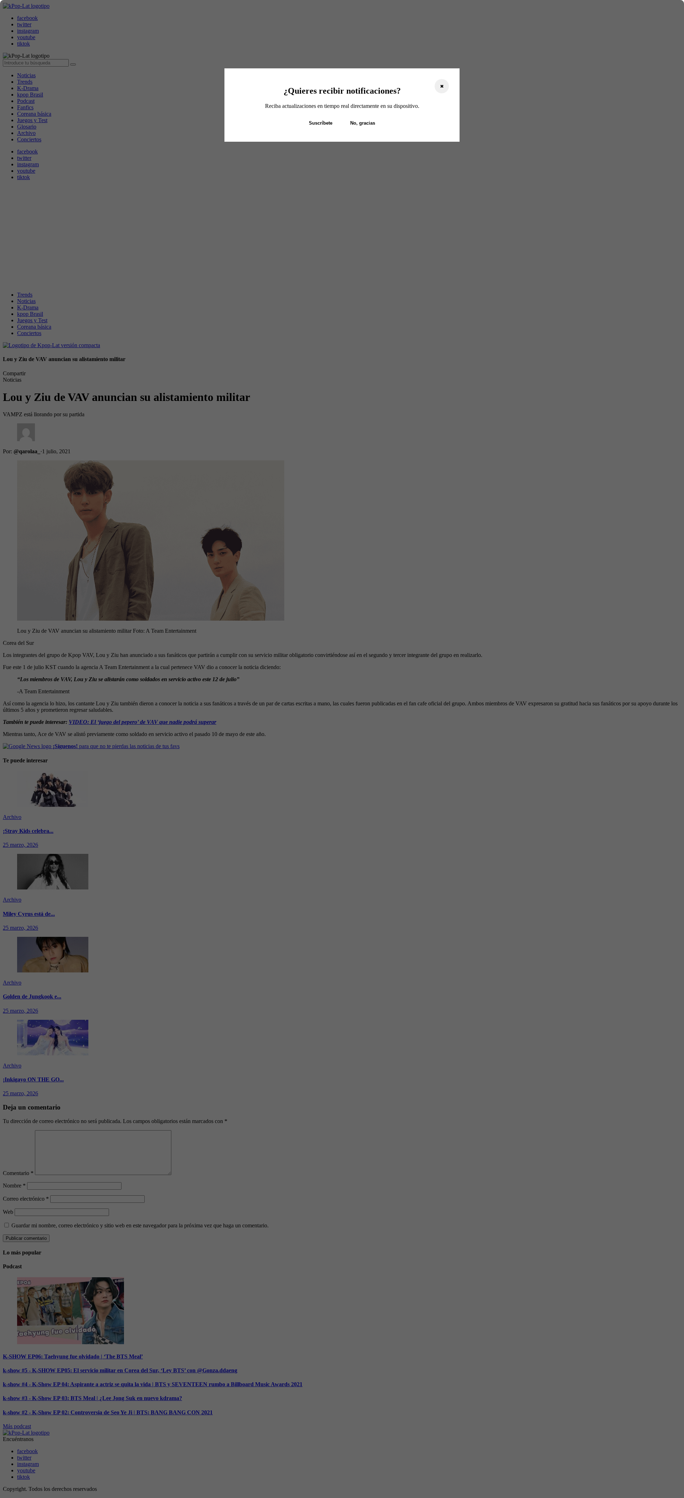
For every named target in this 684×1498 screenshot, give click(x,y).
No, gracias (362, 123)
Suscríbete (320, 123)
